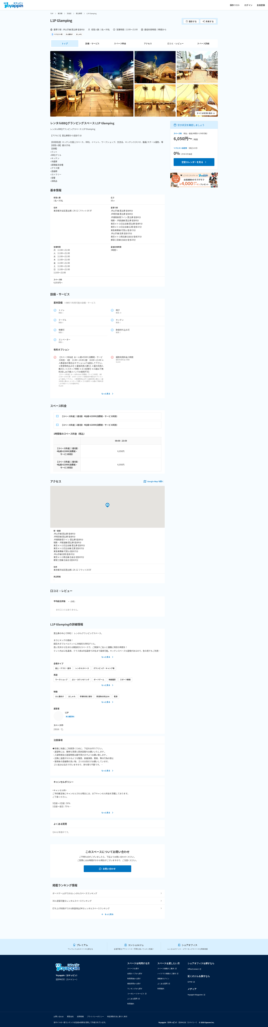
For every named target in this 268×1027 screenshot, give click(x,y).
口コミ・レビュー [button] (176, 43)
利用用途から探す (134, 978)
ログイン (248, 5)
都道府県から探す (134, 983)
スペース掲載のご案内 (165, 968)
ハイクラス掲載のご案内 (166, 973)
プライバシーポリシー (95, 1016)
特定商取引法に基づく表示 (117, 1016)
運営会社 (70, 1016)
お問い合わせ (109, 868)
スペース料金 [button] (120, 43)
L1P (67, 712)
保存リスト (235, 5)
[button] (91, 84)
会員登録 (261, 5)
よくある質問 (132, 998)
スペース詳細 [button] (203, 43)
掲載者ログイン (163, 978)
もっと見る (105, 393)
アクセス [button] (148, 43)
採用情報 (80, 1016)
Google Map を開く (155, 481)
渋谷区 (69, 13)
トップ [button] (65, 43)
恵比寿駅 (79, 13)
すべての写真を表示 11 (206, 113)
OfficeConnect (193, 969)
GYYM (190, 982)
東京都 (60, 13)
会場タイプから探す (134, 973)
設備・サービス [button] (92, 43)
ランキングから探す (134, 988)
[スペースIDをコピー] (62, 729)
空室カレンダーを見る (192, 162)
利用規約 (130, 1003)
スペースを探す (133, 968)
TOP (51, 13)
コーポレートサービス (135, 993)
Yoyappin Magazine (195, 995)
